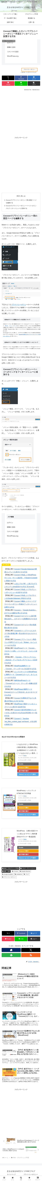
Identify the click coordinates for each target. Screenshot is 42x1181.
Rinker (25, 755)
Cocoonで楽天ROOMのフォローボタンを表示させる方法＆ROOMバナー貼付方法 (20, 713)
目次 (18, 196)
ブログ (27, 874)
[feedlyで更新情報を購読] (11, 955)
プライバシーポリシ (18, 304)
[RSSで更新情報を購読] (30, 955)
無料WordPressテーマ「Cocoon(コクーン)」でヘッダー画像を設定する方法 (20, 683)
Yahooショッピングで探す (27, 774)
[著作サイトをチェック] (11, 950)
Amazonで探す (24, 767)
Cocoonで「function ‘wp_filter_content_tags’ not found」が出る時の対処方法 (20, 721)
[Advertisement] (21, 113)
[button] (34, 83)
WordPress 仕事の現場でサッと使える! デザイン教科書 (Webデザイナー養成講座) (27, 834)
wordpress (19, 874)
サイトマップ (11, 1174)
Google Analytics (8, 874)
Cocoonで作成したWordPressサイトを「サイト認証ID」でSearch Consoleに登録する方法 (20, 578)
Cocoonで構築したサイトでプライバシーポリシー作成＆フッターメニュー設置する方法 (20, 604)
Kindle (21, 764)
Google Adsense (25, 871)
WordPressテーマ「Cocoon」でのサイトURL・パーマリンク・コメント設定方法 (20, 651)
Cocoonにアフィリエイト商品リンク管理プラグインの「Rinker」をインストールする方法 (20, 642)
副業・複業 (7, 871)
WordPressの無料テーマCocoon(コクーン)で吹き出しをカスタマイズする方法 (20, 692)
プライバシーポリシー (10, 877)
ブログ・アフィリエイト (28, 868)
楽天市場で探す (24, 771)
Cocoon (16, 871)
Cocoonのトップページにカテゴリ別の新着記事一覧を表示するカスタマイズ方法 (20, 633)
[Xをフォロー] (30, 950)
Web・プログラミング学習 (11, 868)
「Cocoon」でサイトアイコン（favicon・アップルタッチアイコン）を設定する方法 (20, 660)
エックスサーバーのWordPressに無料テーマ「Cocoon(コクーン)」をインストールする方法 (20, 674)
